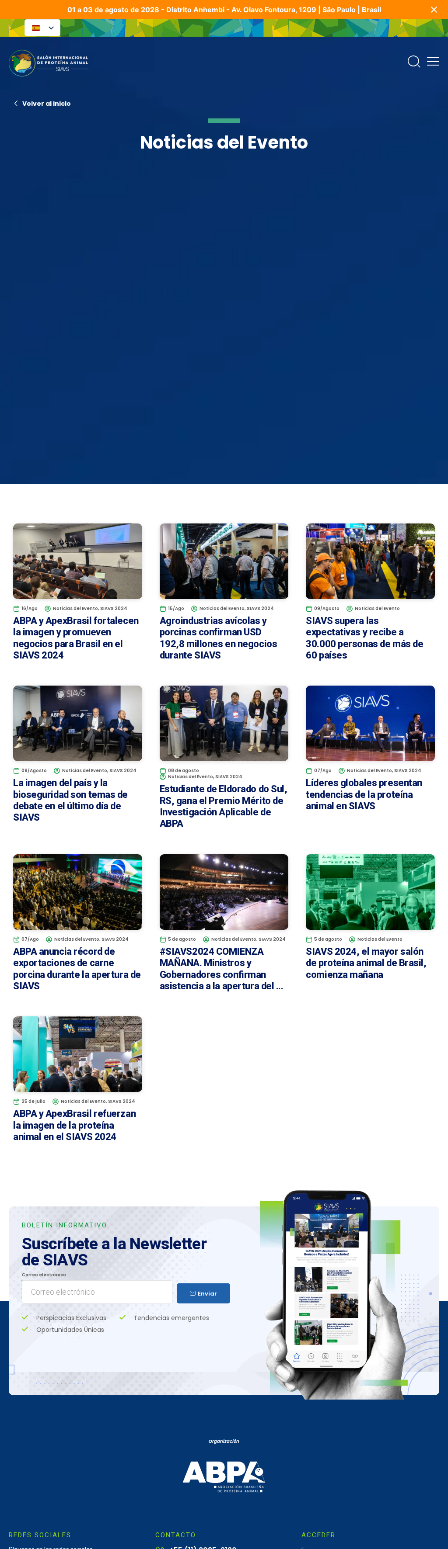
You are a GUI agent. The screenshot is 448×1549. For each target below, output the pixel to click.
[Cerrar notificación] (434, 9)
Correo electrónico (44, 1275)
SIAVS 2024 (113, 608)
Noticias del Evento (75, 608)
